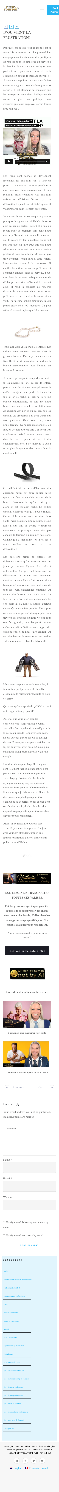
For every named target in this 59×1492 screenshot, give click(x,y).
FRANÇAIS (6, 1329)
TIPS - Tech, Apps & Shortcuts (14, 1420)
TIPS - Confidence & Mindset (14, 1370)
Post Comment (29, 1245)
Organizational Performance (14, 1345)
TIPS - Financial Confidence (13, 1387)
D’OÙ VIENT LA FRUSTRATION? (17, 35)
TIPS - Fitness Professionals (13, 1395)
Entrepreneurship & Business (14, 1296)
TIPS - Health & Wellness (12, 1403)
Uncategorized (9, 1428)
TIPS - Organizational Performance (16, 1411)
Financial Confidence (11, 1312)
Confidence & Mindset (12, 1287)
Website (7, 1197)
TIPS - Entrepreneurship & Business (16, 1378)
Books (6, 1271)
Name (7, 1159)
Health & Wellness (10, 1337)
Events (6, 1304)
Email (7, 1178)
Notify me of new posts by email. (25, 1235)
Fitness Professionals (11, 1320)
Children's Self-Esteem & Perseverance (17, 1279)
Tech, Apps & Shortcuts (12, 1362)
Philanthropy (8, 1354)
